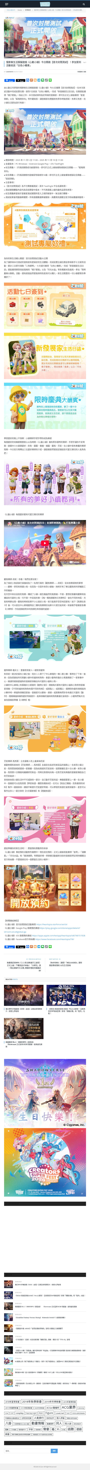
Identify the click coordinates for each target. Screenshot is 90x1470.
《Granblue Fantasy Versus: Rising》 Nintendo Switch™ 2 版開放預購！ (40, 1317)
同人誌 (68, 1423)
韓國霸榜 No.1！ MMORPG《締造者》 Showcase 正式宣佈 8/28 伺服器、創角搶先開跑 (24, 1044)
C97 (12, 1413)
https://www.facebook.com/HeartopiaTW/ (54, 939)
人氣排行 (39, 1418)
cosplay (20, 1413)
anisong (81, 1408)
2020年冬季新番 (39, 1408)
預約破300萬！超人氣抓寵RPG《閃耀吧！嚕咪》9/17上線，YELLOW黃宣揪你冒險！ (44, 1372)
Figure (49, 1413)
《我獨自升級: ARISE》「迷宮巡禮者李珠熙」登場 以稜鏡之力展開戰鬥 (39, 1328)
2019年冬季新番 (52, 1401)
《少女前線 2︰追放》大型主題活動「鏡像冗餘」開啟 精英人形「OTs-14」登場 (42, 1339)
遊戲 (84, 72)
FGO (41, 1413)
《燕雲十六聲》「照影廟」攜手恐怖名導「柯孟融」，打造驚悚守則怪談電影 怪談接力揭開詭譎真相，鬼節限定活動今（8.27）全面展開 (50, 1351)
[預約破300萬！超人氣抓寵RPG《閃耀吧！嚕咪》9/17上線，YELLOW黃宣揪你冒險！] (8, 1372)
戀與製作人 (22, 1430)
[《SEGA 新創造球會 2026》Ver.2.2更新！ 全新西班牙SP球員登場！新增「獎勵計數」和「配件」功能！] (66, 995)
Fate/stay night (31, 1413)
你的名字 (50, 1418)
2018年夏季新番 (12, 1401)
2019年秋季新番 (26, 1408)
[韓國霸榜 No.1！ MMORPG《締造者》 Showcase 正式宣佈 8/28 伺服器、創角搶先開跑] (23, 1028)
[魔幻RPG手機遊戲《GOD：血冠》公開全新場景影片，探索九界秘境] (23, 995)
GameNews (9, 72)
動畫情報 (38, 1423)
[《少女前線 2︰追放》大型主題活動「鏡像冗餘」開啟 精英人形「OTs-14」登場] (8, 1339)
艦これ (56, 1429)
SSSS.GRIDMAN (78, 1413)
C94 (6, 1413)
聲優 (46, 1429)
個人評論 (61, 1418)
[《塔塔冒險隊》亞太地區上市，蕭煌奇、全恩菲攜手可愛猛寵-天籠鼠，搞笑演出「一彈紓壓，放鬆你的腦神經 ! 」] (8, 1383)
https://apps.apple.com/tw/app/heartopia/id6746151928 (58, 935)
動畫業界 (50, 1424)
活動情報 (38, 1430)
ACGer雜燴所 (53, 1407)
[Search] (83, 4)
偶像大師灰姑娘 (72, 1418)
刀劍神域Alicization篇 (21, 1424)
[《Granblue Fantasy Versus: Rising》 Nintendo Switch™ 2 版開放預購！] (8, 1317)
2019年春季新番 (11, 1408)
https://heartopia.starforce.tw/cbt (51, 924)
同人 (59, 1423)
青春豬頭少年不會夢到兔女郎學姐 (42, 1434)
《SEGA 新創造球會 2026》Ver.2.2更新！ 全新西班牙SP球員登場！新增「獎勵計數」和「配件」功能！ (66, 1011)
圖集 (6, 1429)
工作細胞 (13, 1430)
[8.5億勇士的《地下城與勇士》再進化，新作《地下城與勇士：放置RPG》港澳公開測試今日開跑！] (8, 1361)
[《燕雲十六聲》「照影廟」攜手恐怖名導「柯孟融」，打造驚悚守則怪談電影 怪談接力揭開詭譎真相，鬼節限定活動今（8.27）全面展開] (8, 1350)
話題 (71, 1429)
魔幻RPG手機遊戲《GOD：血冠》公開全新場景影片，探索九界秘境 (24, 1010)
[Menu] (6, 4)
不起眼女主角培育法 (12, 1418)
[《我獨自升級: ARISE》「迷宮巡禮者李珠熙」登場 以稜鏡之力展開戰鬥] (8, 1328)
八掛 (8, 1423)
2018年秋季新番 (32, 1401)
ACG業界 (69, 1407)
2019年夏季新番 (69, 1402)
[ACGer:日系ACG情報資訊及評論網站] (45, 4)
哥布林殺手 (77, 1424)
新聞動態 (80, 72)
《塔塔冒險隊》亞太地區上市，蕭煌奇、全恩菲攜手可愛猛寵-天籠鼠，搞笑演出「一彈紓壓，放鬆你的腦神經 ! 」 (50, 1384)
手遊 (31, 1429)
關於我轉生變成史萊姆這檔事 (21, 1434)
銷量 (7, 1434)
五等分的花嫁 (26, 1418)
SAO (68, 1413)
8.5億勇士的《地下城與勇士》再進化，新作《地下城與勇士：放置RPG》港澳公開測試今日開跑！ (48, 1361)
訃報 (63, 1430)
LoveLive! (60, 1413)
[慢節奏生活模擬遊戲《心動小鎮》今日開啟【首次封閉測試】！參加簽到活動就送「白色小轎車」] (45, 37)
